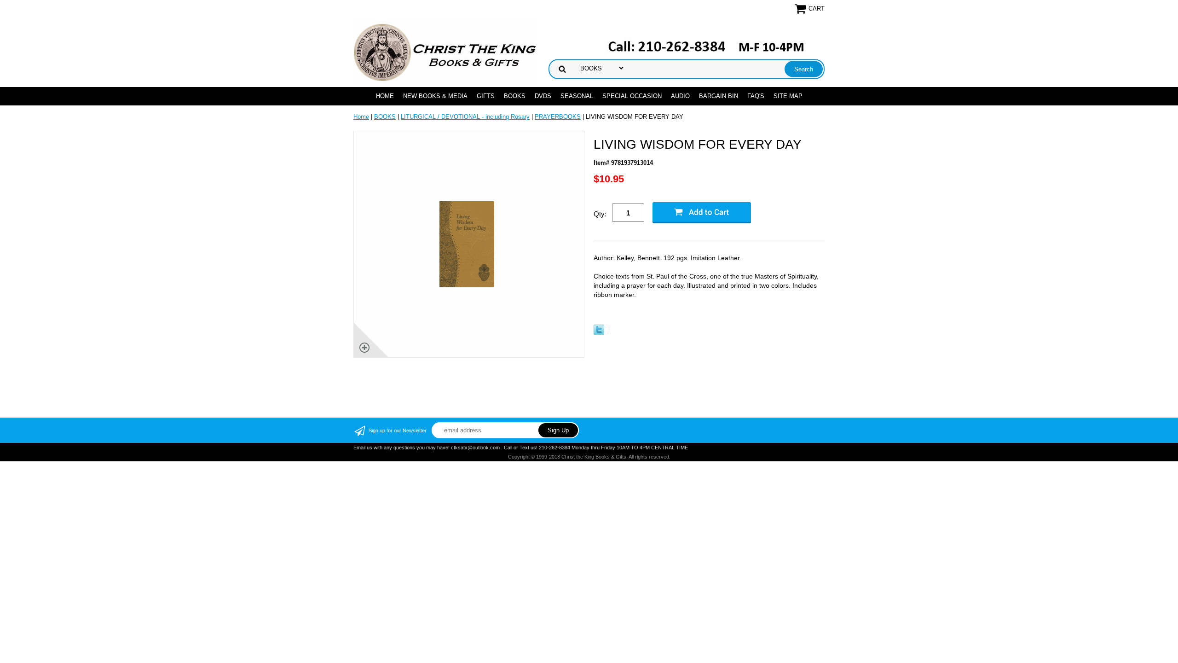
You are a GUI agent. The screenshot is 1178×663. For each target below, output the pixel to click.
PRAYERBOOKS (558, 116)
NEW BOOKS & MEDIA (435, 96)
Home (385, 96)
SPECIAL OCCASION (632, 96)
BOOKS (514, 96)
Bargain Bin (718, 96)
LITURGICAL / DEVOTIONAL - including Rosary (465, 116)
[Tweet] (599, 333)
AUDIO (680, 96)
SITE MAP (788, 96)
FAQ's (755, 96)
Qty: (600, 214)
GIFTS (486, 96)
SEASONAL (576, 96)
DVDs (543, 96)
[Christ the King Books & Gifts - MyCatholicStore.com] (445, 52)
